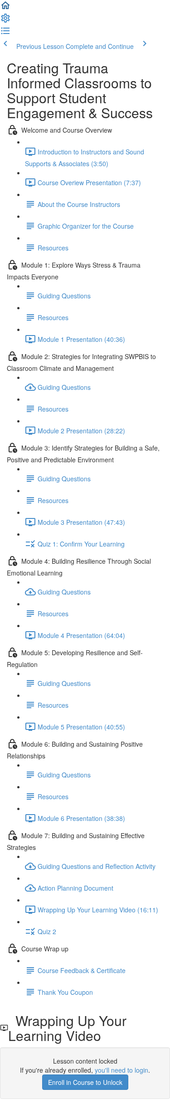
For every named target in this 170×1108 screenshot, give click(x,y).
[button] (5, 8)
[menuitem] (5, 20)
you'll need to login (121, 1069)
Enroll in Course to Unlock (85, 1082)
